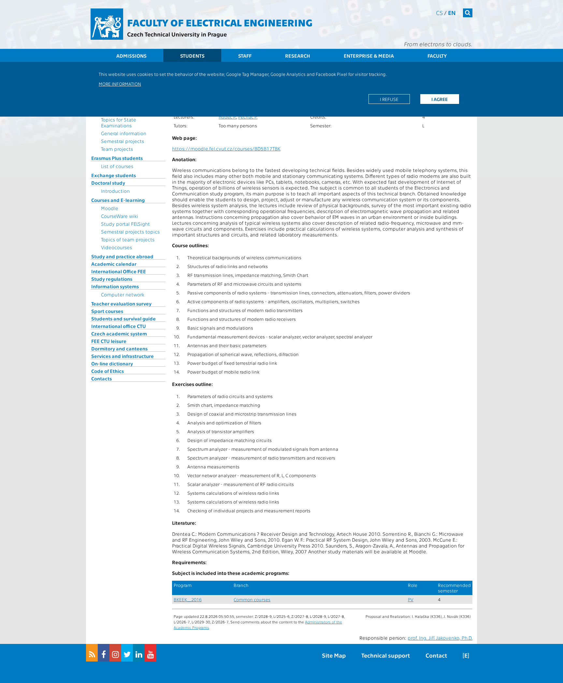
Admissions (131, 56)
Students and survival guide (123, 318)
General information (123, 133)
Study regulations (111, 279)
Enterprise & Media (369, 56)
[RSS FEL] (92, 653)
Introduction (115, 191)
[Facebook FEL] (103, 653)
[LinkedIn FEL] (139, 653)
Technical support (385, 655)
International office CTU (118, 326)
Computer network (122, 294)
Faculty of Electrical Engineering (219, 22)
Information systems (115, 286)
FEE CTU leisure (108, 341)
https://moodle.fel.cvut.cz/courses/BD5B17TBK (226, 148)
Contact (436, 655)
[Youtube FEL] (150, 653)
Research (297, 56)
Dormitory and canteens (119, 348)
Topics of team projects (127, 239)
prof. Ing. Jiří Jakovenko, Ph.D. (440, 638)
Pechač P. (247, 117)
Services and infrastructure (122, 356)
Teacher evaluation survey (121, 303)
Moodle (109, 208)
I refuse (389, 99)
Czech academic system (119, 333)
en (452, 12)
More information (120, 83)
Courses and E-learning (118, 200)
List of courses (117, 166)
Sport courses (107, 311)
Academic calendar (114, 264)
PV (410, 599)
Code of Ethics (107, 371)
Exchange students (113, 175)
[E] (466, 655)
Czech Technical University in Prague (177, 34)
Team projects (117, 149)
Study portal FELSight (125, 224)
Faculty (437, 56)
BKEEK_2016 (188, 599)
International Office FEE (118, 271)
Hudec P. (227, 117)
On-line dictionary (112, 363)
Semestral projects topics (130, 232)
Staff (245, 56)
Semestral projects (122, 141)
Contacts (101, 378)
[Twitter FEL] (127, 653)
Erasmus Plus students (117, 158)
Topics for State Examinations (118, 122)
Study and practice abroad (122, 256)
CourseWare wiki (119, 216)
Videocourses (116, 247)
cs (439, 12)
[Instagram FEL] (115, 653)
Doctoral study (108, 183)
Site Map (334, 655)
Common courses (252, 599)
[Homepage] (107, 24)
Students (192, 56)
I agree (439, 99)
